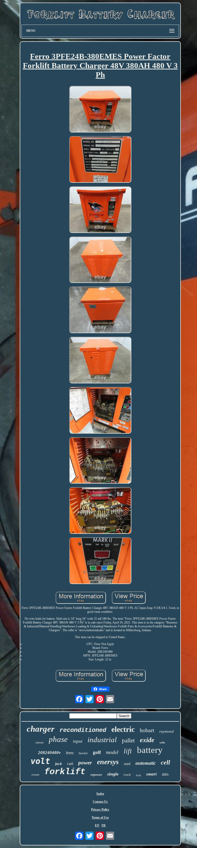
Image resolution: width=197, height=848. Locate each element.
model (112, 752)
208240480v (49, 752)
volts (162, 742)
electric (123, 729)
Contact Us (100, 801)
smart (151, 774)
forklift (64, 772)
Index (100, 793)
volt (40, 761)
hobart (147, 730)
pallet (128, 740)
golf (97, 752)
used (127, 764)
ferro (70, 753)
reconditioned (83, 730)
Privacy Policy (100, 809)
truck (127, 775)
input (77, 741)
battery (150, 750)
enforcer (40, 742)
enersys (108, 762)
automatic (145, 763)
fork (138, 775)
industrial (102, 739)
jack (58, 764)
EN (97, 825)
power (85, 763)
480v (165, 775)
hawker (83, 753)
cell (165, 762)
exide (147, 740)
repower (96, 775)
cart (70, 763)
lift (128, 751)
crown (35, 775)
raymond (166, 731)
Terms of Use (100, 817)
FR (104, 825)
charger (40, 728)
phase (58, 739)
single (113, 774)
